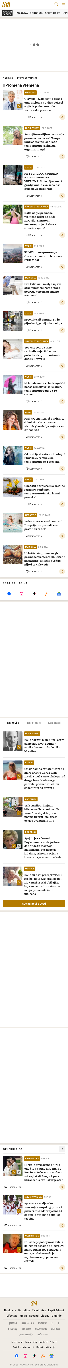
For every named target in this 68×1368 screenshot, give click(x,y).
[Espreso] (42, 1323)
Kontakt (43, 1342)
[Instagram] (21, 593)
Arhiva (53, 1342)
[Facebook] (9, 593)
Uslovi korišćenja (45, 1347)
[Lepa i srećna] (26, 1329)
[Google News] (59, 593)
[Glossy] (12, 1329)
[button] (34, 117)
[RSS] (46, 593)
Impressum (17, 1342)
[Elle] (55, 1323)
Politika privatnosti (23, 1347)
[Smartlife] (41, 1329)
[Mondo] (28, 1323)
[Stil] (5, 4)
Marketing (31, 1342)
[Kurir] (13, 1323)
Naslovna (8, 77)
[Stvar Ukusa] (43, 1334)
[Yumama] (26, 1334)
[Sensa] (55, 1329)
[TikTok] (34, 593)
